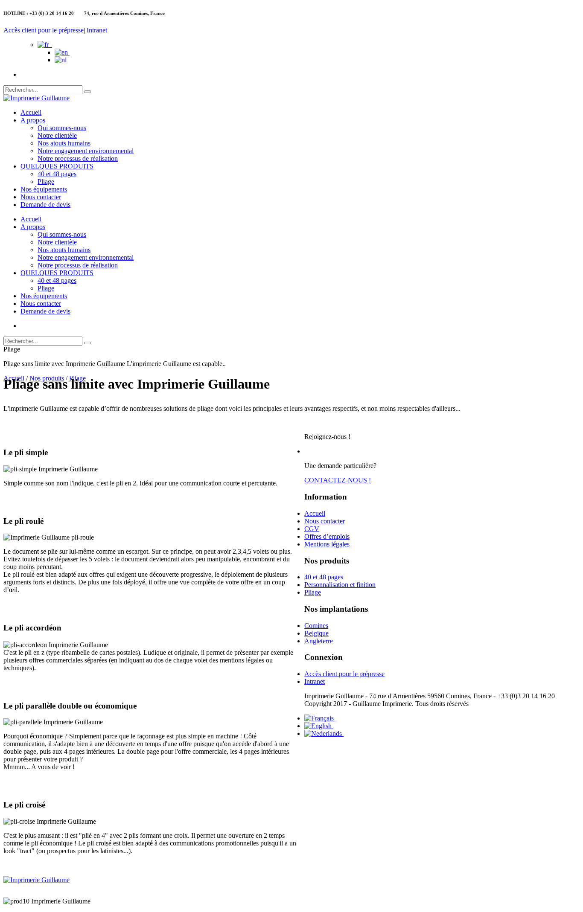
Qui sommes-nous (62, 127)
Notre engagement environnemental (86, 150)
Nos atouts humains (64, 143)
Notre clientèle (57, 135)
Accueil (30, 112)
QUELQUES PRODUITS (56, 166)
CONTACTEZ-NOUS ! (337, 480)
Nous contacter (40, 196)
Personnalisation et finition (340, 584)
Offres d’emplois (327, 536)
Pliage (46, 181)
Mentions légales (327, 544)
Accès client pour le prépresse (43, 30)
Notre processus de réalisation (78, 158)
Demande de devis (45, 204)
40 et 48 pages (57, 173)
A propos (32, 120)
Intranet (97, 30)
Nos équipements (43, 189)
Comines (316, 625)
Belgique (316, 633)
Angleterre (318, 641)
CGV (311, 528)
